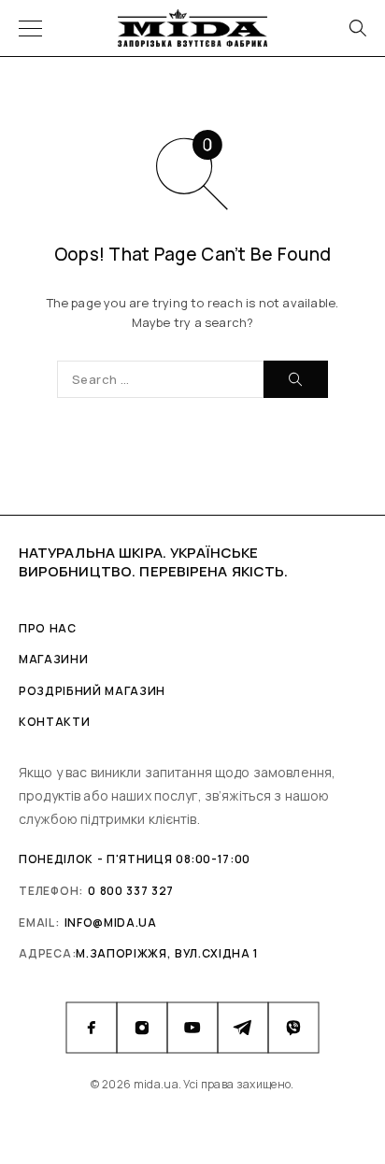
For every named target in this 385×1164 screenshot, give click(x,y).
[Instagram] (142, 1027)
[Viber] (293, 1027)
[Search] (357, 28)
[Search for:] (160, 379)
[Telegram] (243, 1027)
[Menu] (30, 28)
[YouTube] (192, 1027)
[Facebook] (91, 1027)
